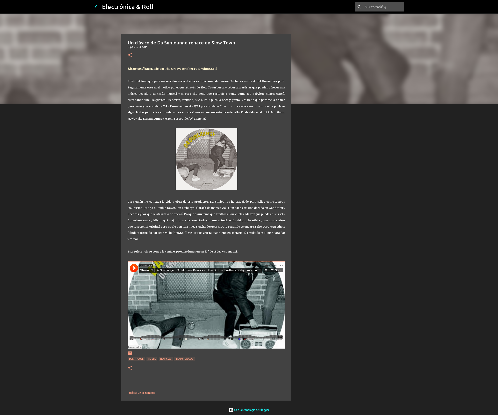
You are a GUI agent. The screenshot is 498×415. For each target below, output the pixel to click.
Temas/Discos (184, 359)
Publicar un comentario (141, 392)
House (152, 359)
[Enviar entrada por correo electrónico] (130, 354)
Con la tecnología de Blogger (251, 409)
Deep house (136, 359)
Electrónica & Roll (127, 6)
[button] (130, 55)
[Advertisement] (311, 168)
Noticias (165, 359)
